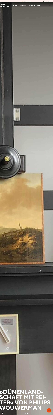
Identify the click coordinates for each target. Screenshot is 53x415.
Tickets (48, 410)
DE (48, 1)
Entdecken (37, 5)
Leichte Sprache (44, 1)
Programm (30, 5)
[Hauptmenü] (50, 6)
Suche (47, 5)
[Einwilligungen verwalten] (2, 413)
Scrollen (26, 413)
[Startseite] (4, 5)
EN (49, 1)
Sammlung (23, 5)
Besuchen (15, 5)
